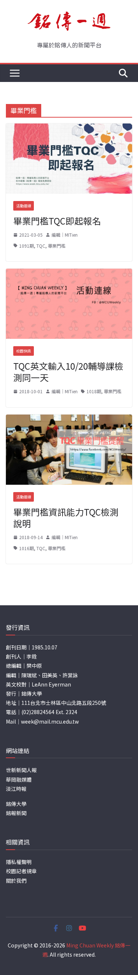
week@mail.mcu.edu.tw (50, 721)
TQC (40, 246)
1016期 (26, 548)
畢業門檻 (57, 246)
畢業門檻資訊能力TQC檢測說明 (65, 517)
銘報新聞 (16, 813)
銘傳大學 (16, 803)
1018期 (93, 391)
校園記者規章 (21, 871)
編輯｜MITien (65, 235)
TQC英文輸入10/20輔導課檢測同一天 (68, 371)
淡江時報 (16, 788)
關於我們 (16, 880)
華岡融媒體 (19, 779)
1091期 (26, 246)
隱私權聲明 (19, 861)
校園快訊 (23, 351)
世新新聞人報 (21, 770)
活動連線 (23, 205)
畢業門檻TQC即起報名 (57, 220)
